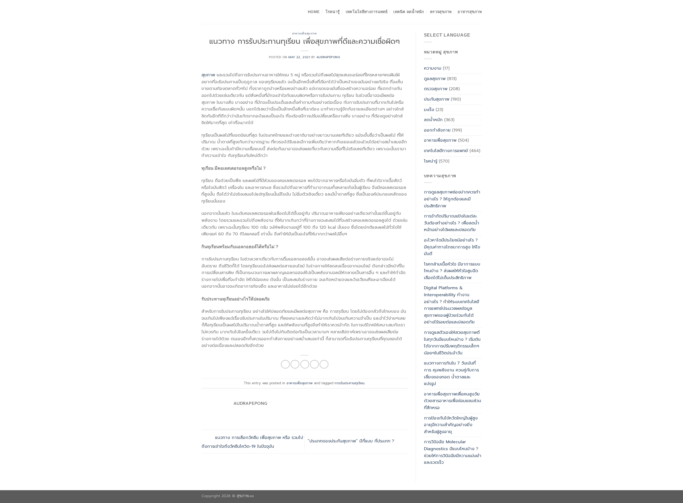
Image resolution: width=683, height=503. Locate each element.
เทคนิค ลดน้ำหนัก (408, 12)
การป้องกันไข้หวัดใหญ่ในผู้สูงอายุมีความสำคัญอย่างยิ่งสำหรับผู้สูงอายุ (451, 425)
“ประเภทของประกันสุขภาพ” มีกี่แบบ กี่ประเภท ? (352, 441)
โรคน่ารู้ (332, 12)
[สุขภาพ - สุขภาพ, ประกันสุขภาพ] (228, 12)
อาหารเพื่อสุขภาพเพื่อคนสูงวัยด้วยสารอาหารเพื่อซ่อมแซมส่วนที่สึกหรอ (452, 401)
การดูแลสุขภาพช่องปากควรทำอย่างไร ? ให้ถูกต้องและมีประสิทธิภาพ (452, 199)
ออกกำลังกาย (437, 130)
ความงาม (432, 68)
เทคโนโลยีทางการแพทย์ (366, 12)
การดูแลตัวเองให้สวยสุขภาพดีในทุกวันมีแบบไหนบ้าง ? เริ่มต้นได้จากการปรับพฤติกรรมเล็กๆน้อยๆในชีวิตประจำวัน (452, 342)
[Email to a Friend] (304, 364)
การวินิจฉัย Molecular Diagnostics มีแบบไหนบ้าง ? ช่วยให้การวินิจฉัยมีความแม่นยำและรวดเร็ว (452, 452)
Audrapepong (328, 57)
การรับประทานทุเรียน (349, 383)
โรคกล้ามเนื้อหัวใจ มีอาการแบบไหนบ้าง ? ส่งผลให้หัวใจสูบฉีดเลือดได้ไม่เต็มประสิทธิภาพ (452, 271)
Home (313, 12)
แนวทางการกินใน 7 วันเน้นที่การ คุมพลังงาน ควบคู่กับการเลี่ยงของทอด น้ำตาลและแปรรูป (451, 373)
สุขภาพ (208, 75)
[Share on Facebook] (285, 364)
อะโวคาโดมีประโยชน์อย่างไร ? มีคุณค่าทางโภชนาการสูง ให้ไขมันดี (452, 247)
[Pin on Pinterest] (314, 364)
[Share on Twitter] (295, 364)
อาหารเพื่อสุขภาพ (304, 33)
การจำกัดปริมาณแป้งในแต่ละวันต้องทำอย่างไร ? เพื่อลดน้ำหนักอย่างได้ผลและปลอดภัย (451, 223)
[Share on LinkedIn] (324, 364)
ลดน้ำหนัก (433, 120)
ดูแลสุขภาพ (435, 79)
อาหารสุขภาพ (470, 12)
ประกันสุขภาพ (436, 99)
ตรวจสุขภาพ (441, 12)
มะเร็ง (429, 109)
